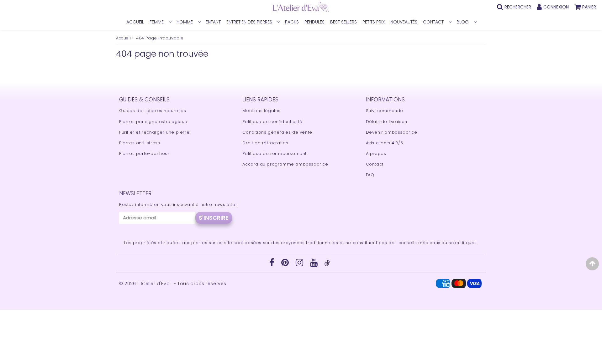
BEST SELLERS (343, 22)
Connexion (556, 7)
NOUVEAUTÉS (403, 22)
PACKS (292, 22)
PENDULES (314, 22)
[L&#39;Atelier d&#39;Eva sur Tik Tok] (327, 265)
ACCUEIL (135, 22)
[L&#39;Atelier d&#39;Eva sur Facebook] (272, 264)
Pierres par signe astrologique (153, 122)
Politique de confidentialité (272, 122)
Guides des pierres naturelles (152, 111)
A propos (376, 153)
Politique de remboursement (274, 153)
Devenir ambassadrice (391, 132)
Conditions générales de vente (277, 132)
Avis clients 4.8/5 (384, 143)
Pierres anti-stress (139, 143)
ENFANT (213, 22)
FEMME (157, 22)
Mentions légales (261, 111)
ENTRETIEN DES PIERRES (249, 22)
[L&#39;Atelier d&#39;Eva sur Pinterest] (286, 264)
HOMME (185, 22)
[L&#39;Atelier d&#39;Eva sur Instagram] (300, 264)
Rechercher (517, 7)
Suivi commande (384, 111)
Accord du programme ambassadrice (285, 164)
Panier (589, 7)
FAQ (370, 175)
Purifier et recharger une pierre (154, 132)
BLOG (463, 22)
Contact (374, 164)
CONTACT (433, 22)
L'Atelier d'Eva (154, 283)
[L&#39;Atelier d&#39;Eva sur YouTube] (315, 264)
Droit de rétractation (265, 143)
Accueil (123, 38)
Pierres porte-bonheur (144, 153)
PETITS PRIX (373, 22)
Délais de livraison (386, 122)
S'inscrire (214, 218)
